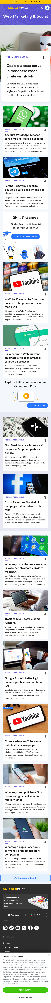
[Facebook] (30, 928)
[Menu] (3, 8)
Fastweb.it (6, 952)
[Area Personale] (47, 8)
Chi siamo (6, 943)
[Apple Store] (13, 915)
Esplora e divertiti (24, 237)
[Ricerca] (43, 8)
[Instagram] (5, 928)
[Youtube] (17, 928)
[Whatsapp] (24, 928)
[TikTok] (11, 928)
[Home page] (18, 8)
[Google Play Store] (36, 915)
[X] (36, 928)
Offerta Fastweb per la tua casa (24, 2)
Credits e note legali (10, 947)
